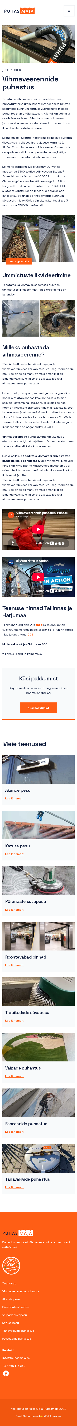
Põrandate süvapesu (16, 1307)
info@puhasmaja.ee (16, 1358)
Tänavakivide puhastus (18, 1331)
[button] (69, 10)
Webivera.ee (52, 1416)
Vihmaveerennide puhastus (21, 1291)
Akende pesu (11, 1299)
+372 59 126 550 (13, 1366)
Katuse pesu (10, 1323)
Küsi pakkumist (38, 708)
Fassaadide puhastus (16, 1338)
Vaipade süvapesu (14, 1315)
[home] (18, 11)
